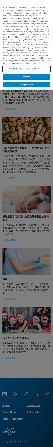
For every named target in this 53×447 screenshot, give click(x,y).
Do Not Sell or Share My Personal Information (27, 69)
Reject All (26, 77)
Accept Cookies (26, 85)
